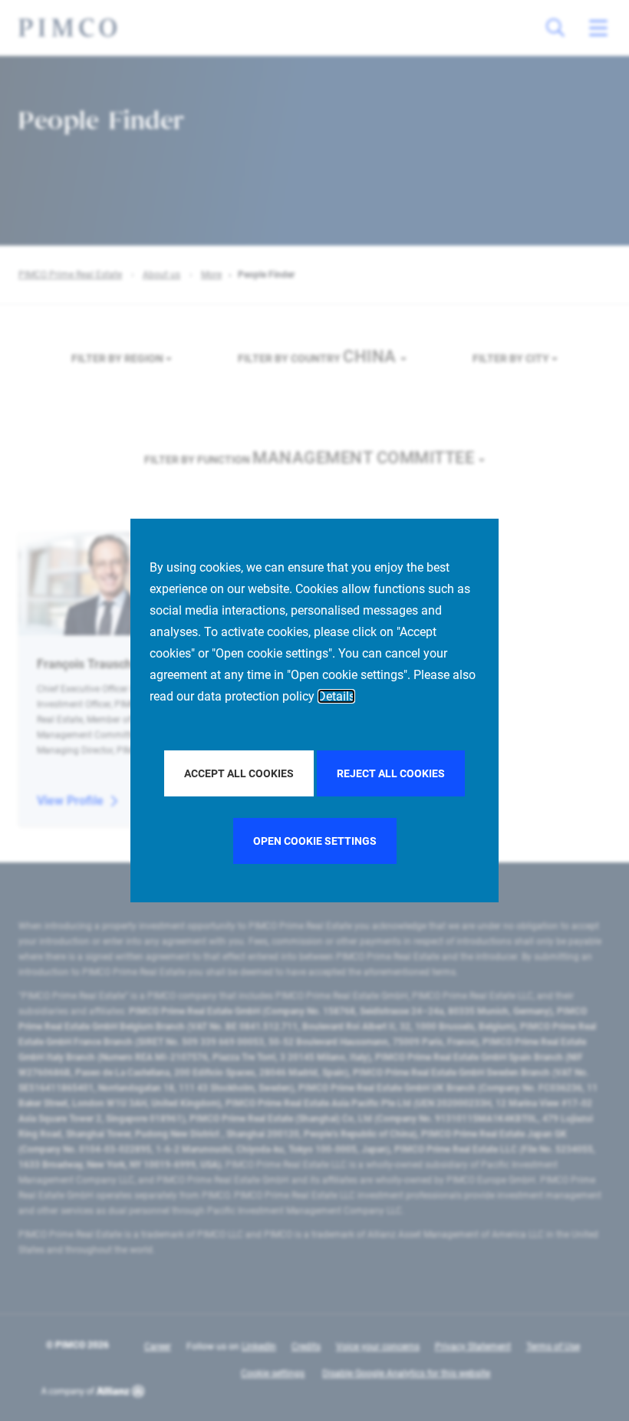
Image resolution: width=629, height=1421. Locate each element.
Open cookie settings (315, 841)
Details (336, 696)
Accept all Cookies (239, 773)
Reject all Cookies (391, 773)
